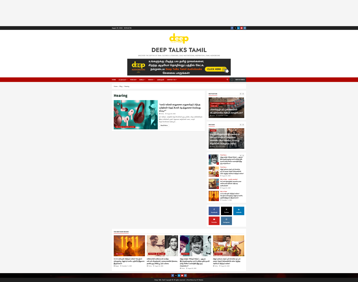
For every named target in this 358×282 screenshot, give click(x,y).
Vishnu (162, 114)
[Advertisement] (179, 13)
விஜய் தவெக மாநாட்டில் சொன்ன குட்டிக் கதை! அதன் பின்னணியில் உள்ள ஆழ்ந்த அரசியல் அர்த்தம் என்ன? (214, 159)
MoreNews (190, 280)
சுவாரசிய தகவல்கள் (129, 127)
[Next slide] (243, 94)
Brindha (213, 115)
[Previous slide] (240, 94)
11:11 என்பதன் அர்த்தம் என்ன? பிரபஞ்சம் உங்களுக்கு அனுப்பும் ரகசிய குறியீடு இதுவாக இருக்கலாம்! (214, 184)
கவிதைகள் (160, 80)
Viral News (223, 155)
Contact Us (171, 80)
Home (114, 80)
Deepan (117, 266)
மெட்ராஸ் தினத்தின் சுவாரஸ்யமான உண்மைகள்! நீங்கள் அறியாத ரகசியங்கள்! (214, 172)
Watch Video (240, 79)
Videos (150, 80)
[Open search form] (227, 79)
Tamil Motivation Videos (218, 106)
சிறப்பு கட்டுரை (119, 127)
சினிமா (141, 80)
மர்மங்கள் (213, 130)
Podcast (133, 80)
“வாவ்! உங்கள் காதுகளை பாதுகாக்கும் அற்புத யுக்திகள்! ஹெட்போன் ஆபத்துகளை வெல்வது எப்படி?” (136, 114)
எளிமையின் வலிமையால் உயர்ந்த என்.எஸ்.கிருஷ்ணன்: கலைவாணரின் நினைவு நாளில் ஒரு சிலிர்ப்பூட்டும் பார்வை (214, 196)
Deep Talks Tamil (179, 50)
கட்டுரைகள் (122, 80)
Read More (165, 125)
